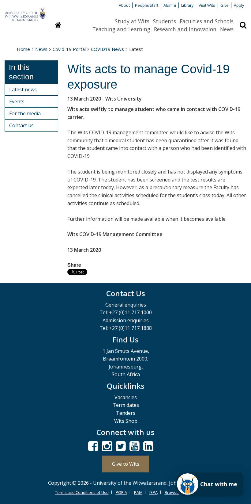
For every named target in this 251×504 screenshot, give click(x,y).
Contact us (21, 125)
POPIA (121, 492)
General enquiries (125, 304)
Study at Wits (132, 21)
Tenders (125, 413)
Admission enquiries (126, 320)
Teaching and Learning (121, 29)
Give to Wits (125, 463)
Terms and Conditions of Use (82, 492)
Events (16, 101)
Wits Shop (125, 421)
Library (187, 5)
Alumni (169, 5)
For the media (25, 113)
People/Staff (146, 5)
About (124, 5)
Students (164, 21)
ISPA (153, 492)
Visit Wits (207, 5)
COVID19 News (107, 49)
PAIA (138, 492)
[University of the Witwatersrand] (25, 11)
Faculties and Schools (207, 21)
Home (23, 49)
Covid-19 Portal (69, 49)
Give (224, 5)
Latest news (23, 89)
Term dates (126, 405)
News (227, 29)
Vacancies (125, 397)
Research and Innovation (185, 29)
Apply (239, 5)
